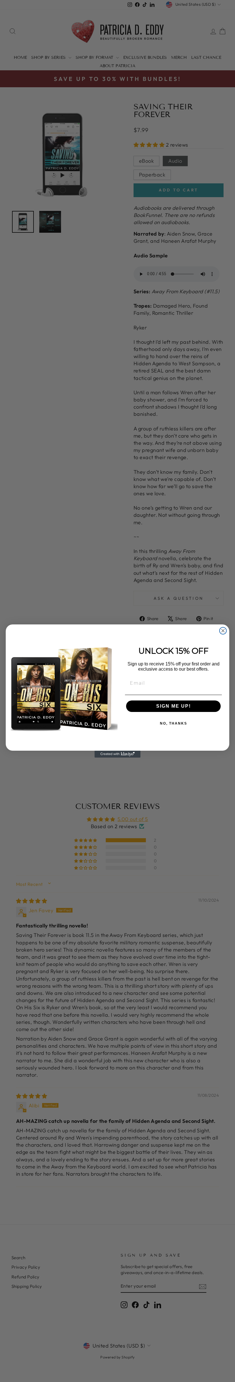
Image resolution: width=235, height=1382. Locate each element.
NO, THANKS (173, 723)
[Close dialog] (223, 630)
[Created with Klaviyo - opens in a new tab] (117, 754)
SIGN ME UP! (173, 706)
